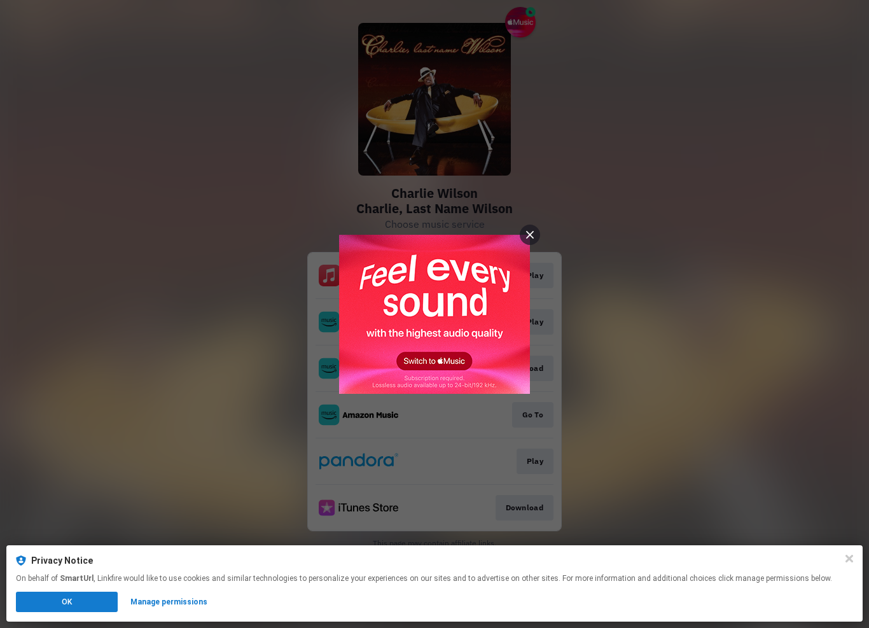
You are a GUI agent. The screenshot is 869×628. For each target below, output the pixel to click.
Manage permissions (168, 601)
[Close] (849, 558)
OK (67, 601)
